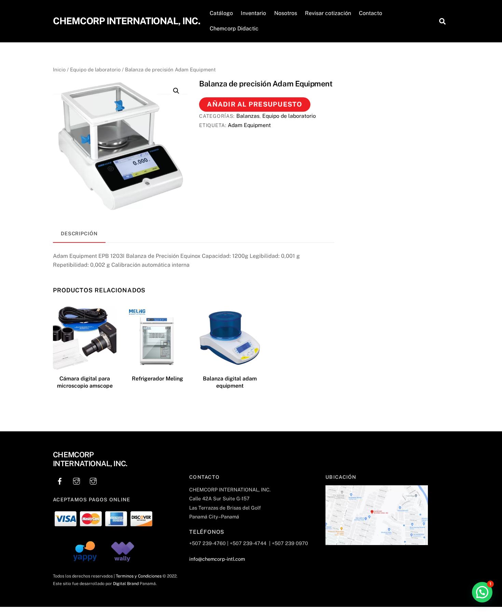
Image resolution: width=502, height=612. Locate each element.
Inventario (253, 13)
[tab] (79, 233)
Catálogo (221, 13)
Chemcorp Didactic (234, 28)
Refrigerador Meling (157, 378)
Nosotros (285, 13)
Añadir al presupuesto (254, 104)
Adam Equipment (249, 125)
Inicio (59, 69)
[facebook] (60, 480)
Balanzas (248, 116)
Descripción (79, 233)
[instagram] (76, 480)
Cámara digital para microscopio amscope (85, 382)
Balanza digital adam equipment (230, 382)
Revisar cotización (328, 13)
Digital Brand (126, 583)
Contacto (370, 13)
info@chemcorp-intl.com (217, 559)
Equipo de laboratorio (95, 69)
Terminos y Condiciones (139, 576)
